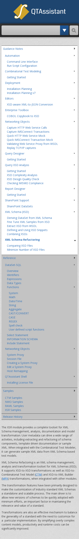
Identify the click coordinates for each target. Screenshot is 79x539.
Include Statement (18, 343)
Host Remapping (17, 371)
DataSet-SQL (13, 265)
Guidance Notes (13, 49)
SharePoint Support (17, 200)
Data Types (14, 283)
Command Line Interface (22, 61)
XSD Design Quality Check (23, 179)
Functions (13, 287)
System (13, 293)
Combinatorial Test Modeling (23, 71)
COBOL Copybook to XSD (23, 116)
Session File (14, 359)
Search (74, 30)
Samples (8, 391)
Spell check (15, 325)
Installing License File (20, 382)
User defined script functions (26, 329)
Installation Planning (19, 89)
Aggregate (15, 309)
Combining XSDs (17, 234)
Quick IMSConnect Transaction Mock (30, 140)
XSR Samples (13, 410)
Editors (9, 98)
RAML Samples (14, 406)
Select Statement (17, 335)
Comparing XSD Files (20, 245)
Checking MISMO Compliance (25, 183)
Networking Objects (17, 121)
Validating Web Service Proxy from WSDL (32, 144)
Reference (9, 258)
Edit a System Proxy (19, 367)
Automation (12, 55)
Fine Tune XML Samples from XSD (28, 222)
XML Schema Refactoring (22, 239)
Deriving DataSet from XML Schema (29, 218)
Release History (12, 416)
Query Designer (14, 153)
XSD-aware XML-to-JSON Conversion (30, 104)
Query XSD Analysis (17, 165)
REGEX (13, 321)
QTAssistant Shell (16, 376)
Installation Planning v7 (21, 93)
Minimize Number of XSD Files (26, 249)
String (12, 305)
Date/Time (15, 301)
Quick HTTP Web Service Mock (26, 135)
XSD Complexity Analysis (22, 175)
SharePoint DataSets (20, 206)
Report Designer (15, 189)
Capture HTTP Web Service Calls (27, 127)
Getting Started (16, 77)
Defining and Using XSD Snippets (27, 230)
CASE (12, 317)
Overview (12, 271)
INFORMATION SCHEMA (22, 339)
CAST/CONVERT (19, 313)
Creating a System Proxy (22, 363)
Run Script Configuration (22, 65)
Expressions (14, 279)
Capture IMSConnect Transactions (28, 131)
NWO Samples (14, 402)
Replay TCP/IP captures (21, 148)
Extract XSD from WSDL (22, 226)
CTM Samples (13, 398)
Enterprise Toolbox (17, 110)
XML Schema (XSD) (17, 212)
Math (12, 297)
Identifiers (13, 275)
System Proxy (15, 355)
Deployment (12, 83)
